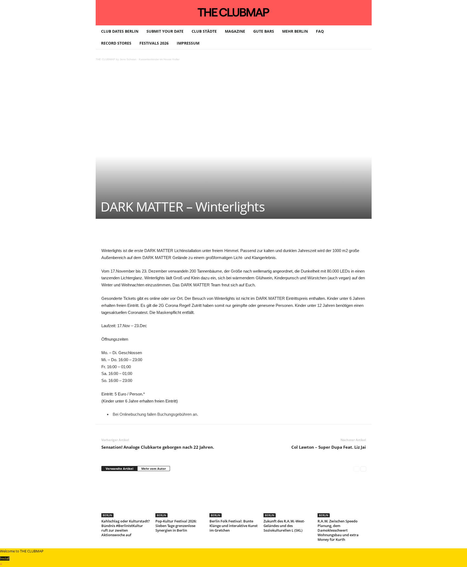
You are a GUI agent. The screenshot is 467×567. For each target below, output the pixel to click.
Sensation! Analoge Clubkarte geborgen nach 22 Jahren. (157, 447)
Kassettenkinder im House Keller (159, 59)
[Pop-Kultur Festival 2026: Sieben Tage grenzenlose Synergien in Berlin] (179, 497)
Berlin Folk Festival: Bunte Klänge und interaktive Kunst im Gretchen (233, 526)
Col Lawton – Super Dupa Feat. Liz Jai (328, 447)
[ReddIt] (189, 235)
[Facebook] (139, 235)
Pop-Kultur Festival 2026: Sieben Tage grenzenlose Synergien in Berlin (176, 526)
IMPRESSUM (188, 43)
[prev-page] (356, 469)
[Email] (201, 235)
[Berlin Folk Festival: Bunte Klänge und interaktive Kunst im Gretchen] (233, 497)
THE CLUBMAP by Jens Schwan (116, 59)
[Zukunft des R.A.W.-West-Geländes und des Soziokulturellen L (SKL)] (287, 497)
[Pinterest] (152, 235)
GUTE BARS (263, 31)
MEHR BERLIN (295, 31)
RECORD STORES (116, 43)
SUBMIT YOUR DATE (165, 31)
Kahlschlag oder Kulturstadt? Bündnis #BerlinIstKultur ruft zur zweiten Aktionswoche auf (125, 528)
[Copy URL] (226, 235)
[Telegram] (214, 235)
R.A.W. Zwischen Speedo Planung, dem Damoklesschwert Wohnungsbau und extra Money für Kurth (338, 530)
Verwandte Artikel (119, 469)
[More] (239, 235)
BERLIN (107, 515)
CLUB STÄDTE (204, 31)
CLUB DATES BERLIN (119, 31)
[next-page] (363, 469)
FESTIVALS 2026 (154, 43)
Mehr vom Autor (153, 469)
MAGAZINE (235, 31)
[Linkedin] (177, 235)
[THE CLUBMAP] (234, 12)
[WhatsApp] (164, 235)
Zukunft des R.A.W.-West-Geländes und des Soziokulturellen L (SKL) (284, 526)
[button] (363, 37)
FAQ (320, 31)
